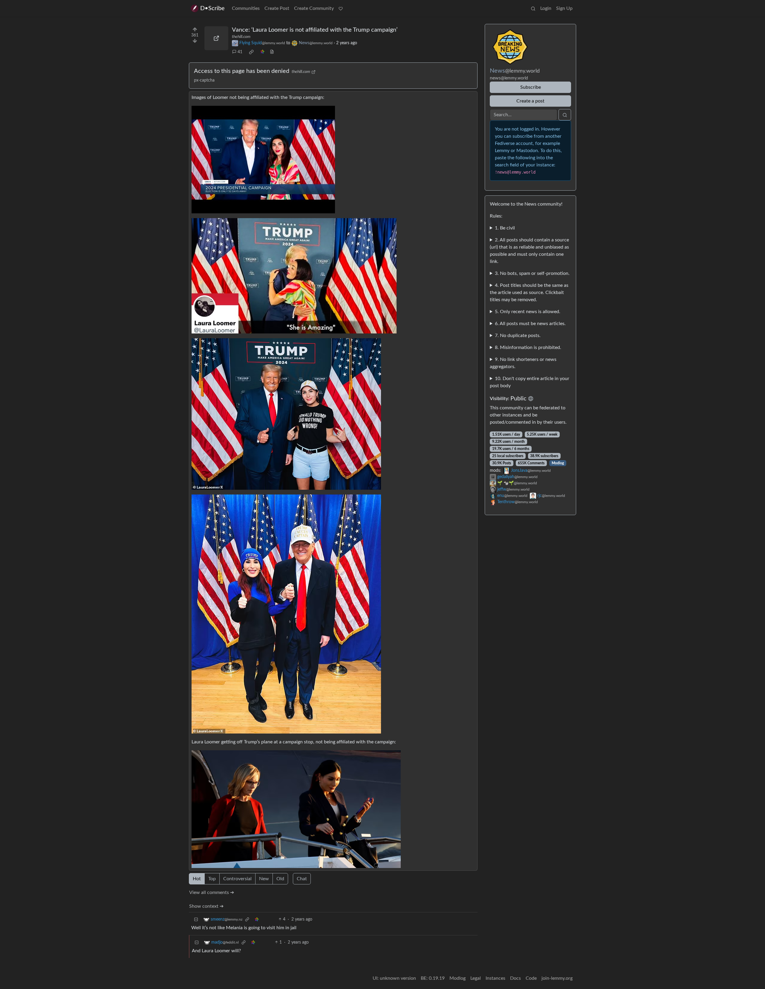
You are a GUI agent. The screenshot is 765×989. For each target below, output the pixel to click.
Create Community (314, 8)
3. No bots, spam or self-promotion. (532, 273)
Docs (515, 978)
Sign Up (564, 8)
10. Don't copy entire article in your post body (529, 382)
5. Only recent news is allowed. (527, 311)
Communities (246, 8)
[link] (251, 52)
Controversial (237, 878)
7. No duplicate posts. (518, 335)
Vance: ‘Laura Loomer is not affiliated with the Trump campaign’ (314, 30)
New (264, 878)
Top (212, 878)
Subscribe (530, 87)
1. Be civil (505, 228)
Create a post (530, 101)
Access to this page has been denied (241, 71)
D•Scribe (212, 8)
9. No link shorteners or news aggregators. (523, 363)
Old (280, 878)
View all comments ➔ (211, 892)
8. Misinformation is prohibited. (528, 347)
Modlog (558, 463)
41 (240, 52)
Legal (475, 978)
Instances (495, 978)
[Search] (533, 8)
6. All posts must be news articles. (530, 323)
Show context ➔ (206, 906)
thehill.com (241, 37)
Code (531, 978)
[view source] (272, 52)
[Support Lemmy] (340, 8)
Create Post (276, 8)
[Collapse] (196, 919)
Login (545, 8)
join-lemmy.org (557, 978)
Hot (197, 878)
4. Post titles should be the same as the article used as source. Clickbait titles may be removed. (529, 292)
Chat (302, 878)
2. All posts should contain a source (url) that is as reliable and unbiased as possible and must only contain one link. (529, 251)
